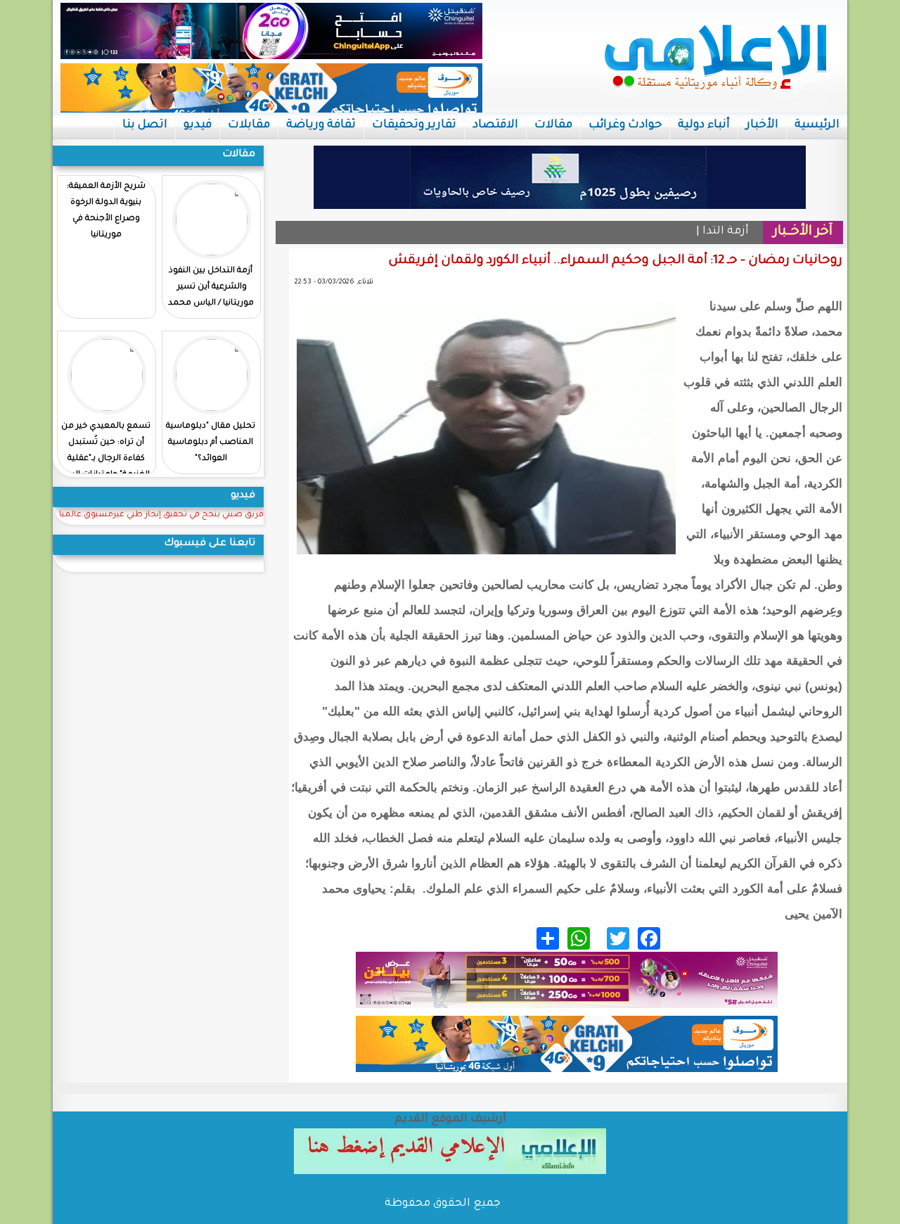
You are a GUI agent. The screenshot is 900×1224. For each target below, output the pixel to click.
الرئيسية (817, 125)
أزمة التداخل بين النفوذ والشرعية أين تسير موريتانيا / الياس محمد (211, 287)
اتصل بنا (144, 125)
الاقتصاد (495, 125)
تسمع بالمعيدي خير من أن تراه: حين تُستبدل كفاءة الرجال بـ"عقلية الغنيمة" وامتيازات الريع (105, 451)
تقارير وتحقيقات (414, 125)
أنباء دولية (704, 125)
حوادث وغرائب (625, 125)
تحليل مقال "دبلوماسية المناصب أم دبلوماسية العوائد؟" (210, 443)
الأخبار (762, 125)
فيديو (198, 125)
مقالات (553, 125)
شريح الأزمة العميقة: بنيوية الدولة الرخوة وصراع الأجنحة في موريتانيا (106, 211)
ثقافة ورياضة (321, 125)
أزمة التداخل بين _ (704, 232)
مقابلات (249, 125)
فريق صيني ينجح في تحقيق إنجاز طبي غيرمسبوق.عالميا (161, 515)
